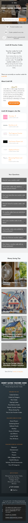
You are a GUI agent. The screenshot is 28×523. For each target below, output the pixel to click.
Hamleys (14, 428)
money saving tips (18, 371)
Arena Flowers (14, 421)
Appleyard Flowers (14, 149)
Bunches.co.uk (13, 125)
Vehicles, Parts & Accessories (14, 462)
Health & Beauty (14, 460)
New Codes (14, 400)
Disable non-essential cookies (13, 517)
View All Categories (14, 465)
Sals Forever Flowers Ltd (16, 141)
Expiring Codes (14, 402)
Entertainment (14, 450)
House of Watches (14, 431)
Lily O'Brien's (14, 433)
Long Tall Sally (14, 436)
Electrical (14, 447)
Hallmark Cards (14, 426)
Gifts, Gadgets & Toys (14, 457)
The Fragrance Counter (15, 133)
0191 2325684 (15, 487)
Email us (15, 490)
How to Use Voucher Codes (14, 412)
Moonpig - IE (12, 116)
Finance (14, 452)
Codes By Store (14, 395)
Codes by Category (14, 397)
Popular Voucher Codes (14, 407)
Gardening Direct (14, 423)
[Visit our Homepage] (14, 8)
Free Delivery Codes (14, 405)
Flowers (14, 455)
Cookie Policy (13, 510)
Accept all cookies (10, 514)
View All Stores (14, 438)
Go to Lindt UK (14, 103)
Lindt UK (4, 76)
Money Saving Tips (14, 410)
